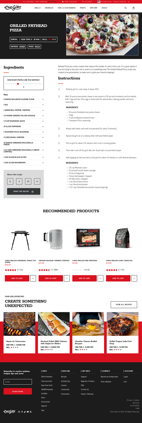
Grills (38, 8)
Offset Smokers (46, 377)
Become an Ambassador (109, 377)
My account (87, 1)
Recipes (64, 377)
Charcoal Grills (46, 381)
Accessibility (134, 406)
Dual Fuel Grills (47, 385)
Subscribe (17, 391)
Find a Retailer (106, 382)
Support (84, 377)
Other (22, 47)
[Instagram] (19, 411)
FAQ (82, 385)
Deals (104, 8)
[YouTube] (27, 411)
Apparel (44, 406)
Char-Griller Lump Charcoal (119, 261)
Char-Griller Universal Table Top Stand (20, 261)
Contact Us (85, 390)
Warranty (136, 403)
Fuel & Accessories (67, 8)
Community (65, 390)
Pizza (37, 47)
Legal (137, 408)
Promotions (65, 394)
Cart (125, 382)
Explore (94, 8)
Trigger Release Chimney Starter (54, 261)
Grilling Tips (65, 381)
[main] (71, 186)
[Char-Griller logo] (10, 411)
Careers (64, 385)
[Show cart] (134, 8)
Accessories (45, 402)
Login (126, 377)
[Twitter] (30, 411)
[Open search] (126, 8)
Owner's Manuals (87, 394)
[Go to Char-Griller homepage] (14, 8)
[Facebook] (22, 411)
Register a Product (88, 381)
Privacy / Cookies (133, 400)
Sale (42, 410)
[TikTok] (25, 411)
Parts (83, 8)
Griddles (49, 8)
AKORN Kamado (47, 390)
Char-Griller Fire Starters (84, 261)
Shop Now (52, 1)
